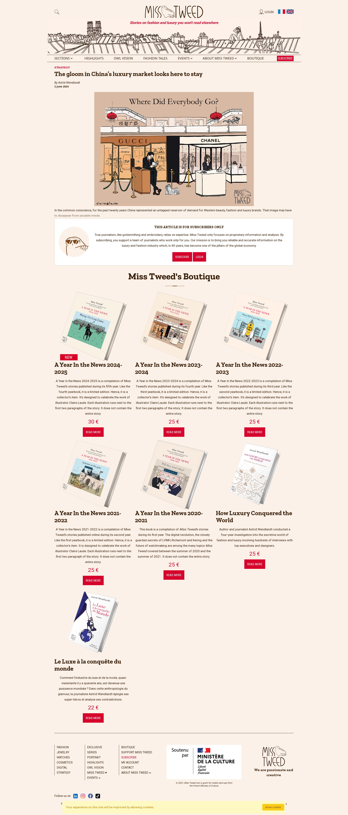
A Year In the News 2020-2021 (169, 516)
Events (184, 58)
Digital (62, 767)
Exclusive (94, 747)
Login (199, 257)
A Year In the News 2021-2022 (87, 516)
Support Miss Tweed (136, 752)
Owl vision (123, 58)
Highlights (94, 58)
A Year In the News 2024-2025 (88, 368)
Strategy (63, 772)
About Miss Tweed (218, 58)
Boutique (255, 58)
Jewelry (63, 752)
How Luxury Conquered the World (254, 516)
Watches (63, 757)
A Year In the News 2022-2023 (249, 368)
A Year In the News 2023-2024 (168, 368)
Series (92, 752)
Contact (127, 767)
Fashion (63, 747)
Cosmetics (65, 762)
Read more (93, 432)
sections (62, 58)
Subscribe (285, 58)
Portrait (94, 757)
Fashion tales (155, 58)
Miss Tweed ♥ (97, 772)
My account (130, 762)
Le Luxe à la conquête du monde (87, 665)
